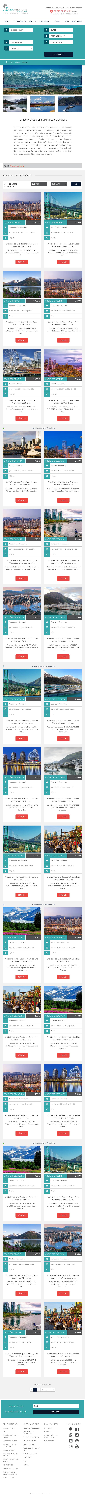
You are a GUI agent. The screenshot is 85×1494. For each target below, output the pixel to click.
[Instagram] (71, 1446)
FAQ (24, 1461)
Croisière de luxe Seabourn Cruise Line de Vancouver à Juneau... (63, 878)
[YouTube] (77, 1446)
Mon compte (48, 1428)
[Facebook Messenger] (71, 1429)
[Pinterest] (77, 1440)
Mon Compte (77, 21)
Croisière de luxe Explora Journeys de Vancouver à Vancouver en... (63, 1276)
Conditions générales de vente (31, 1449)
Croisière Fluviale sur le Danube (10, 1460)
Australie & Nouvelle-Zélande (10, 1436)
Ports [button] (32, 21)
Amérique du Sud (8, 1428)
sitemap (26, 1465)
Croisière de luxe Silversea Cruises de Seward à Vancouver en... (63, 640)
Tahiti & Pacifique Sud (10, 1468)
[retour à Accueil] (7, 62)
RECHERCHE (58, 54)
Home (7, 21)
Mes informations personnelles (50, 1436)
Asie (4, 1432)
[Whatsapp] (71, 1434)
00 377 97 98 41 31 (63, 11)
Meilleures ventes (29, 1441)
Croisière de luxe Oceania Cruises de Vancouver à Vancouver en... (21, 561)
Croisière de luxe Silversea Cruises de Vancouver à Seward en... (22, 640)
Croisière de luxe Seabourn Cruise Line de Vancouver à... (21, 878)
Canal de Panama (9, 1450)
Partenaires (27, 1457)
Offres (57, 21)
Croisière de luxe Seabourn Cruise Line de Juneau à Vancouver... (21, 960)
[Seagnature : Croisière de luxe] (22, 7)
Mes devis (47, 1432)
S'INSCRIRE (55, 1412)
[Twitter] (77, 1435)
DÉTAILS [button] (21, 262)
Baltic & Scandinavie (10, 1441)
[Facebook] (77, 1429)
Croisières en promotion (28, 1432)
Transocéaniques (9, 1478)
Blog (67, 21)
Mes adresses (49, 1441)
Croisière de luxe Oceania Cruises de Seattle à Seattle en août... (21, 483)
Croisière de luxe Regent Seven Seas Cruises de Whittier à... (22, 323)
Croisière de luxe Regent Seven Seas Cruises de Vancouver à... (22, 245)
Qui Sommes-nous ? (30, 1454)
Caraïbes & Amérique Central (10, 1455)
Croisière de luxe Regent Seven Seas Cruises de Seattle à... (22, 401)
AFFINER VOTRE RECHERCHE (10, 185)
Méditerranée (8, 1465)
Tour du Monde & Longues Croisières (9, 1473)
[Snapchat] (71, 1440)
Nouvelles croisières (31, 1437)
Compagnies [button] (44, 21)
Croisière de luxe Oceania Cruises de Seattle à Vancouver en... (63, 483)
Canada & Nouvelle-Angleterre (9, 1445)
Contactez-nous (29, 1444)
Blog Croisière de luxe (31, 1428)
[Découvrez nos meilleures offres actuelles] (42, 428)
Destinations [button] (19, 21)
